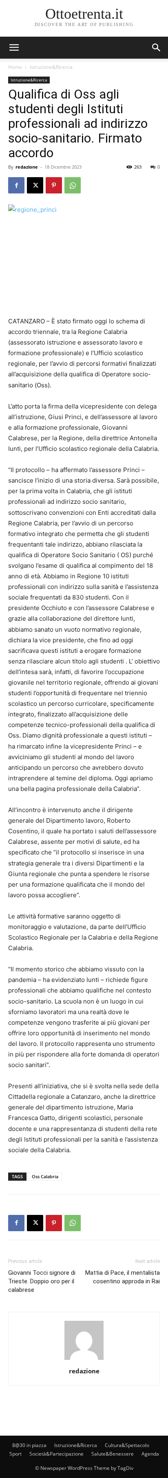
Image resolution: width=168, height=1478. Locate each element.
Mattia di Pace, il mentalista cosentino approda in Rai (122, 1277)
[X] (35, 185)
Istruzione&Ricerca (51, 67)
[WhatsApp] (72, 185)
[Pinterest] (54, 185)
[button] (156, 48)
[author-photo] (84, 1359)
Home (15, 67)
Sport (15, 1453)
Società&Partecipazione (56, 1453)
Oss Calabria (45, 1176)
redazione (26, 167)
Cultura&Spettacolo (127, 1445)
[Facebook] (16, 185)
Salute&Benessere (112, 1453)
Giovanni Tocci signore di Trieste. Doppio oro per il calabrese (41, 1281)
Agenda (150, 1453)
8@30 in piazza (29, 1445)
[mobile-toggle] (14, 48)
